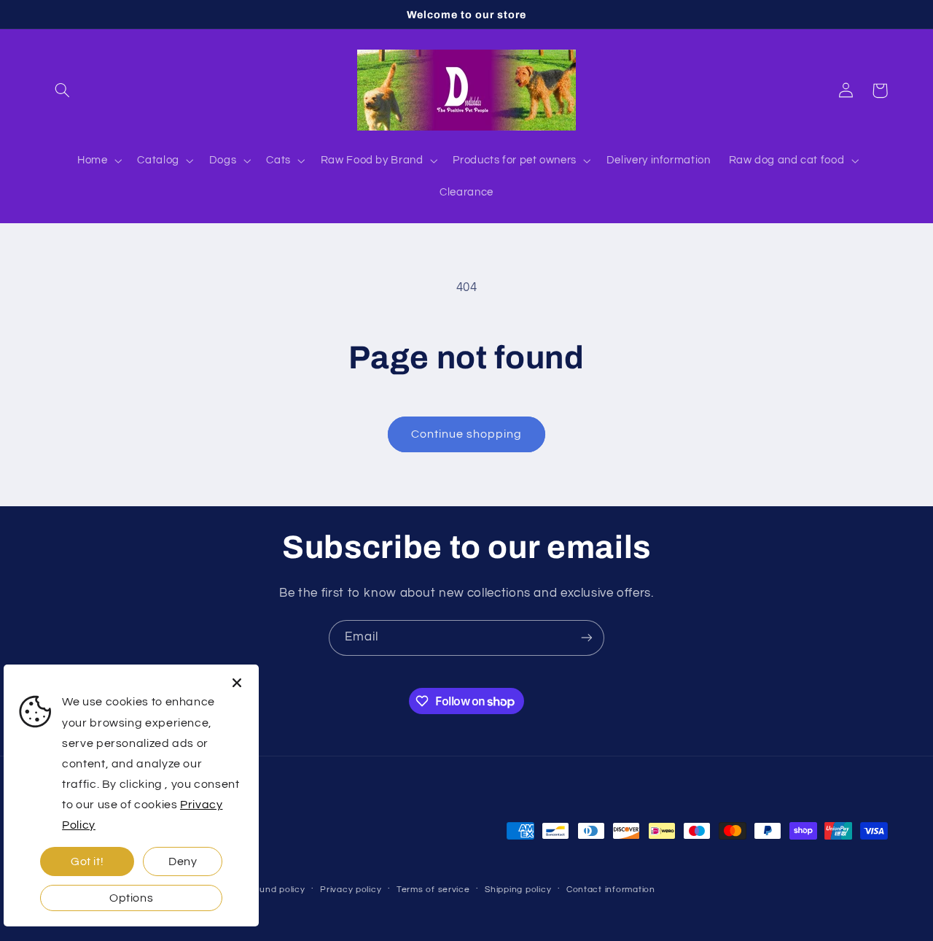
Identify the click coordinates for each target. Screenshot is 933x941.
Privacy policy (350, 890)
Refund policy (274, 890)
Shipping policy (518, 890)
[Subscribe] (587, 638)
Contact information (610, 890)
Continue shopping (467, 434)
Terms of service (433, 890)
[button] (62, 90)
